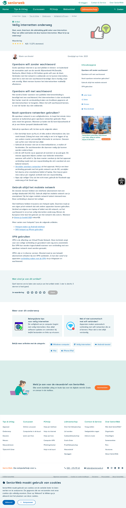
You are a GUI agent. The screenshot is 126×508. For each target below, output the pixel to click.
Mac (55, 351)
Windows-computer (61, 344)
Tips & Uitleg (34, 16)
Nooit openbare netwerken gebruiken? (95, 78)
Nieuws (5, 440)
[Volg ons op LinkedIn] (115, 468)
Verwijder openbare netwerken (28, 167)
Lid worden (68, 431)
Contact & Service (98, 3)
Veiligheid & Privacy (61, 16)
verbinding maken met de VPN (33, 259)
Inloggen (84, 3)
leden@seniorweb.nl (95, 468)
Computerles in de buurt (32, 431)
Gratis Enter (68, 440)
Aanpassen (28, 502)
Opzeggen (67, 454)
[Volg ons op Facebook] (108, 468)
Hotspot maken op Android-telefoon (30, 227)
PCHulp (47, 422)
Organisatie (109, 431)
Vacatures (109, 449)
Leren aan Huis (28, 436)
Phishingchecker (50, 445)
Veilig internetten (83, 344)
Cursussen (28, 422)
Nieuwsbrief (68, 449)
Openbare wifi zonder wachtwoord (94, 70)
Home (24, 16)
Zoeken (120, 9)
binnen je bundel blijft (23, 217)
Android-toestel (104, 344)
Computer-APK (49, 440)
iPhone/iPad (69, 351)
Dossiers (6, 436)
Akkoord (8, 502)
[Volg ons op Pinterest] (122, 468)
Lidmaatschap (71, 422)
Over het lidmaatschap (72, 427)
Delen (86, 99)
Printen (86, 104)
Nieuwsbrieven (8, 445)
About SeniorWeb (111, 454)
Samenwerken (110, 440)
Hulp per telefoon (50, 427)
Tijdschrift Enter (9, 449)
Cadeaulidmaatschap (71, 436)
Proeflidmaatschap (71, 445)
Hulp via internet (50, 431)
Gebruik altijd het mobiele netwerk (94, 82)
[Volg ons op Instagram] (112, 468)
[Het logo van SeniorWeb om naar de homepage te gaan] (14, 3)
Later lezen (88, 95)
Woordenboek (89, 109)
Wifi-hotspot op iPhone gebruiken (29, 229)
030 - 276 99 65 (73, 468)
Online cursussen (29, 427)
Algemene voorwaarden (60, 476)
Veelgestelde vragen (92, 431)
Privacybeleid (105, 476)
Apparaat (6, 427)
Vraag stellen (89, 427)
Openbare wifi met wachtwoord (93, 74)
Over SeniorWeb (116, 3)
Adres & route (90, 436)
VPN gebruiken (87, 86)
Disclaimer (95, 476)
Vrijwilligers (109, 436)
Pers (106, 445)
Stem (52, 292)
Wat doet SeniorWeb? (113, 427)
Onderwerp (46, 16)
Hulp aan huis (49, 436)
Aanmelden (102, 388)
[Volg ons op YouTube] (119, 468)
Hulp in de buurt (50, 449)
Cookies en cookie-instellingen (80, 476)
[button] (28, 292)
